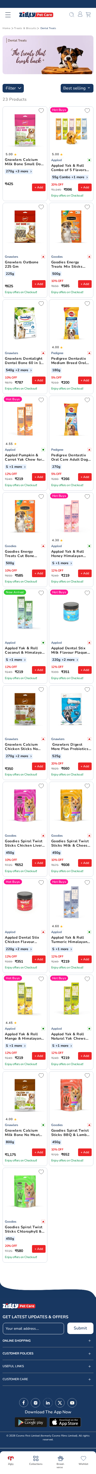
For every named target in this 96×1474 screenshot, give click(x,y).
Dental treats (48, 28)
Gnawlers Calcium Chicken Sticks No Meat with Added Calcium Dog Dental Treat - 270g (23, 747)
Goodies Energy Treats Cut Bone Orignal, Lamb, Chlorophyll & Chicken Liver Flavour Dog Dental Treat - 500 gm (25, 554)
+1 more (78, 177)
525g (56, 756)
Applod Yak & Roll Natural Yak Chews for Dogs (68, 1036)
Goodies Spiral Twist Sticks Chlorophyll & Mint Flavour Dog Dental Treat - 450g (23, 1229)
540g (10, 370)
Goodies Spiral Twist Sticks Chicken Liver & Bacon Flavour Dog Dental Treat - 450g (24, 843)
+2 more (22, 370)
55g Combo (61, 177)
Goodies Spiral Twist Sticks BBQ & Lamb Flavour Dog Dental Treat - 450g (70, 1133)
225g (10, 274)
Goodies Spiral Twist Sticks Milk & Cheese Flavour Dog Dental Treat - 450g (70, 843)
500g (56, 274)
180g (56, 370)
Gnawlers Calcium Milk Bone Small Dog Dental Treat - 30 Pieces (24, 162)
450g (10, 853)
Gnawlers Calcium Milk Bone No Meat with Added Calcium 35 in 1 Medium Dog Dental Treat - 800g (23, 1133)
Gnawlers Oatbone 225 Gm (22, 264)
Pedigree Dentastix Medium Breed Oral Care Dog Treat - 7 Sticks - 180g (68, 361)
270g (10, 172)
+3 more (22, 172)
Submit (80, 1328)
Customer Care (15, 1379)
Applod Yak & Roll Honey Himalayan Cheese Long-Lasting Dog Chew (70, 554)
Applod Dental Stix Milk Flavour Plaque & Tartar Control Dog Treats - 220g (70, 650)
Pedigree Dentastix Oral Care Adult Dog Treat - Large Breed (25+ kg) (69, 457)
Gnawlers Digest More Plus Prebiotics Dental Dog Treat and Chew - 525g (70, 747)
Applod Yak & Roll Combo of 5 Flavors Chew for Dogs (69, 168)
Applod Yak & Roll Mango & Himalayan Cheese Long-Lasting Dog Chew (24, 1036)
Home (6, 28)
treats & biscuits (25, 28)
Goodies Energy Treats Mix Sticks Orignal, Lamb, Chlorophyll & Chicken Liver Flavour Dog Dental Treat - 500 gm (71, 264)
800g (10, 1142)
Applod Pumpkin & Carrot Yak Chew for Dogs (23, 457)
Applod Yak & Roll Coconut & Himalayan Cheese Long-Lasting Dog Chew (24, 650)
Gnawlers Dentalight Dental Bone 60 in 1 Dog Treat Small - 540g (23, 361)
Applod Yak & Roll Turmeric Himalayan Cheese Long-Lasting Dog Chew (70, 940)
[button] (11, 14)
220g (56, 660)
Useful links (13, 1366)
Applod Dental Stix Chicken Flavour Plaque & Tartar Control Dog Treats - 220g (23, 940)
